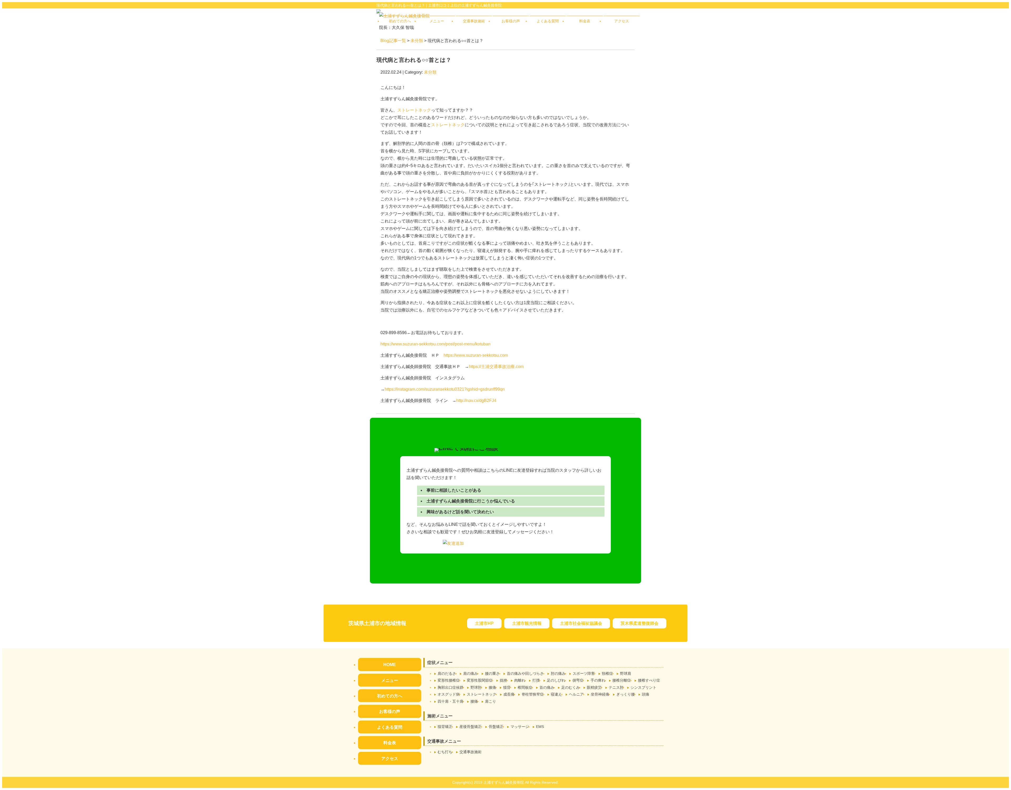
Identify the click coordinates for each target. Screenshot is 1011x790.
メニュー (436, 21)
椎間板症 (525, 687)
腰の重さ (492, 673)
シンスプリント (643, 687)
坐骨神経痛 (600, 694)
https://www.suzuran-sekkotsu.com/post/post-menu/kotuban (435, 344)
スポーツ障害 (584, 673)
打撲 (536, 680)
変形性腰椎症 (449, 680)
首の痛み (546, 687)
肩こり (490, 701)
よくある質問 (548, 21)
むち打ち (445, 752)
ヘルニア (576, 694)
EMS (540, 726)
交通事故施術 (474, 21)
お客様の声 (511, 21)
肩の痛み (470, 673)
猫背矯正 (445, 726)
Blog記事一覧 (393, 40)
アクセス (621, 21)
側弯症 (577, 680)
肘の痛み (558, 673)
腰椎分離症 (621, 680)
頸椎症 (607, 673)
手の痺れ (598, 680)
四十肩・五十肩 (450, 701)
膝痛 (492, 687)
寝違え (556, 694)
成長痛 (508, 694)
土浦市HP (484, 623)
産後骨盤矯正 (470, 726)
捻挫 (503, 680)
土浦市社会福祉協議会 (581, 623)
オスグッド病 (449, 694)
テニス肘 (616, 687)
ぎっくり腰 (625, 694)
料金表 (584, 21)
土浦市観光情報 (527, 623)
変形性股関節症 (480, 680)
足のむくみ (570, 687)
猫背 (507, 687)
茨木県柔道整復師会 (639, 623)
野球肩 (625, 673)
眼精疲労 (594, 687)
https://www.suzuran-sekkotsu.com (476, 355)
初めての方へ (400, 21)
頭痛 (645, 694)
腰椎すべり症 (649, 680)
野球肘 (476, 687)
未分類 (416, 40)
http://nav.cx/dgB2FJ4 (476, 400)
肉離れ (519, 680)
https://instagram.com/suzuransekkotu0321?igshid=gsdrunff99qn (445, 389)
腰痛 (474, 701)
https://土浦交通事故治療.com (496, 366)
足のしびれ (556, 680)
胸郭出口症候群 (450, 687)
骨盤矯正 (496, 726)
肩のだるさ (447, 673)
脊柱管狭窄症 (533, 694)
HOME (389, 664)
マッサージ (520, 726)
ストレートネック (414, 110)
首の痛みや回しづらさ (525, 673)
